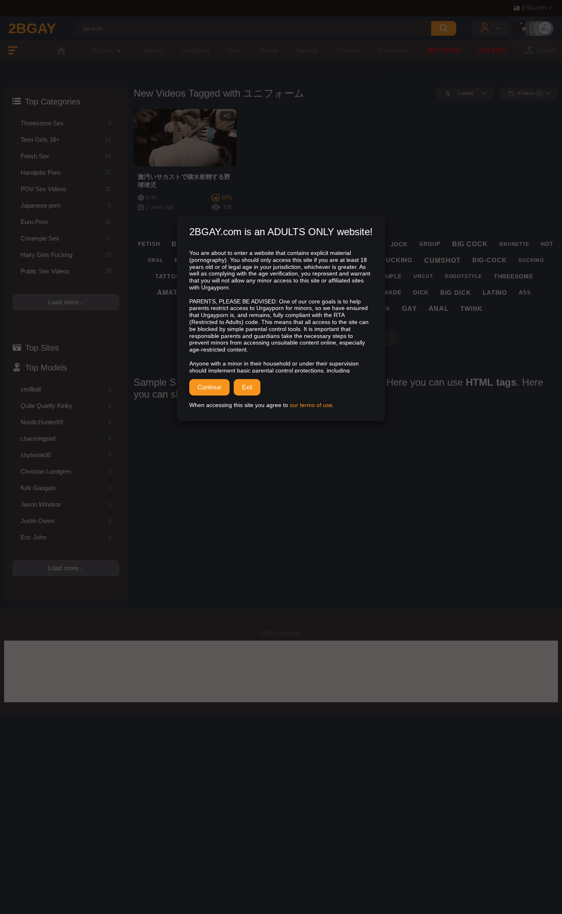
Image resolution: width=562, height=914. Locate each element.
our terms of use (311, 405)
